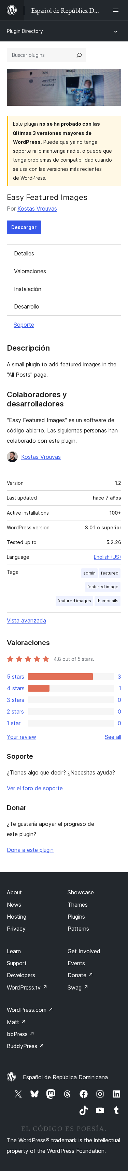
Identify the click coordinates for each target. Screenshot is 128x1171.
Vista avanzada (26, 620)
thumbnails (107, 600)
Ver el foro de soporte (35, 788)
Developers (21, 975)
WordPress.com (30, 1009)
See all (113, 736)
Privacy (16, 928)
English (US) (107, 557)
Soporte (24, 324)
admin (89, 573)
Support (17, 963)
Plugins (76, 916)
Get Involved (84, 951)
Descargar (24, 227)
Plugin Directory (25, 31)
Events (76, 963)
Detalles (24, 253)
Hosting (16, 916)
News (14, 904)
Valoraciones (30, 271)
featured (109, 573)
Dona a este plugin (30, 849)
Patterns (78, 928)
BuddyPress (25, 1046)
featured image (102, 586)
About (14, 892)
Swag (78, 987)
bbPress (20, 1034)
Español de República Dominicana (65, 1077)
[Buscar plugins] (79, 55)
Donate (80, 975)
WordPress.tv (27, 987)
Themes (78, 904)
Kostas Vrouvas (37, 208)
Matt (16, 1022)
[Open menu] (117, 10)
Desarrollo (26, 306)
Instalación (27, 289)
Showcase (81, 892)
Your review (21, 736)
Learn (14, 951)
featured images (74, 600)
